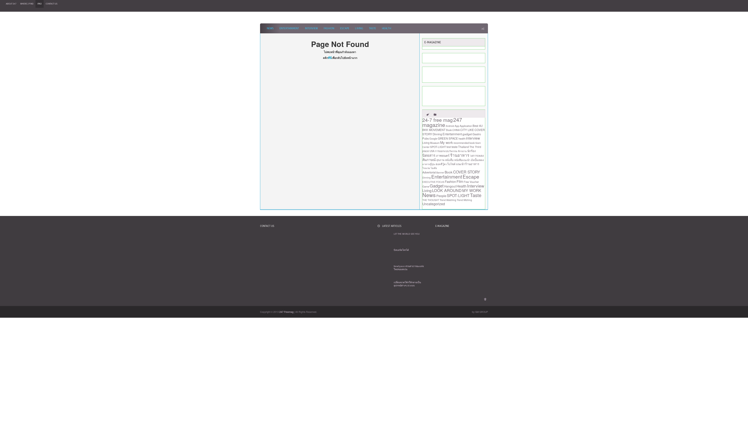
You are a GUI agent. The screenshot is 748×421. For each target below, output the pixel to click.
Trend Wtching (464, 200)
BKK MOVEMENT (433, 130)
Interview (311, 28)
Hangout (450, 186)
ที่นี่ (330, 58)
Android (450, 125)
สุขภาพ (440, 160)
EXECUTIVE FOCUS (433, 181)
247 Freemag (286, 311)
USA (432, 151)
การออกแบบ (442, 151)
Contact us (51, 4)
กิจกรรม (453, 151)
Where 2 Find (27, 4)
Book (449, 130)
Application (466, 126)
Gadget (437, 186)
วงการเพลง (477, 155)
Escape (344, 28)
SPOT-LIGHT (438, 147)
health (462, 138)
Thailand (463, 147)
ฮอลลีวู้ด (441, 164)
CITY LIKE (467, 130)
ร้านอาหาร (459, 155)
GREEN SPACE (448, 138)
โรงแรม (426, 168)
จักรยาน (462, 151)
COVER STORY (466, 172)
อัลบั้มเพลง (477, 160)
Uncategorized (433, 203)
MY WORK (471, 190)
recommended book (464, 143)
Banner (440, 172)
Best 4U (478, 126)
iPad (39, 4)
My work (446, 142)
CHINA (456, 130)
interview (473, 138)
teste (455, 147)
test (448, 147)
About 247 (11, 4)
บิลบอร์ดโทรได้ (401, 250)
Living (359, 28)
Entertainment (289, 28)
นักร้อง (471, 151)
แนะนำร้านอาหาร (467, 164)
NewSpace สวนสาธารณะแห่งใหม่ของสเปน (409, 268)
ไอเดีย (434, 168)
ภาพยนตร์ (443, 155)
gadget (467, 134)
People (441, 195)
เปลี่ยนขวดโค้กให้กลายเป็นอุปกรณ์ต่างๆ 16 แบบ (407, 284)
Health (386, 28)
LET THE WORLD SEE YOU (407, 234)
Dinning (437, 134)
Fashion (329, 28)
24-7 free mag (437, 119)
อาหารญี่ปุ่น (428, 164)
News (270, 28)
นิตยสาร (428, 155)
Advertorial (429, 172)
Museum (435, 143)
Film (460, 181)
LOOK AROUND (447, 190)
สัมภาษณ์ (429, 159)
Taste (372, 28)
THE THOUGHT (430, 200)
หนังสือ (449, 160)
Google (433, 138)
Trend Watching (448, 200)
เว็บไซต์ (450, 164)
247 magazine (442, 122)
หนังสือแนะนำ (462, 160)
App (457, 126)
